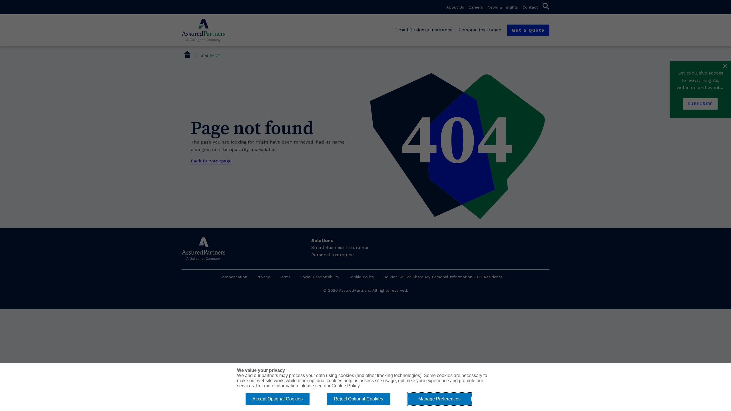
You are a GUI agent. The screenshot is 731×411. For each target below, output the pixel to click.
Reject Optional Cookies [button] (358, 398)
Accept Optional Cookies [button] (277, 398)
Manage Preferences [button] (439, 398)
